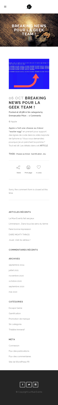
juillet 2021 (13, 270)
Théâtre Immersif (17, 329)
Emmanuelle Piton (17, 115)
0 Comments (35, 115)
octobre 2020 (15, 281)
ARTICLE (44, 145)
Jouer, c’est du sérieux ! (19, 240)
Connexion (14, 345)
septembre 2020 (16, 286)
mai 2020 (13, 292)
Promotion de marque (19, 319)
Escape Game (15, 308)
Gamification (36, 154)
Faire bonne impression (20, 229)
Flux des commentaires (20, 356)
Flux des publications (19, 351)
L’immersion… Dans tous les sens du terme (28, 224)
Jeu (44, 154)
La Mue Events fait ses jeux (21, 218)
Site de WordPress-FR (19, 362)
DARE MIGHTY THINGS (19, 234)
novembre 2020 (16, 275)
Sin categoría (34, 112)
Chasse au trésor (23, 154)
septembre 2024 (16, 265)
